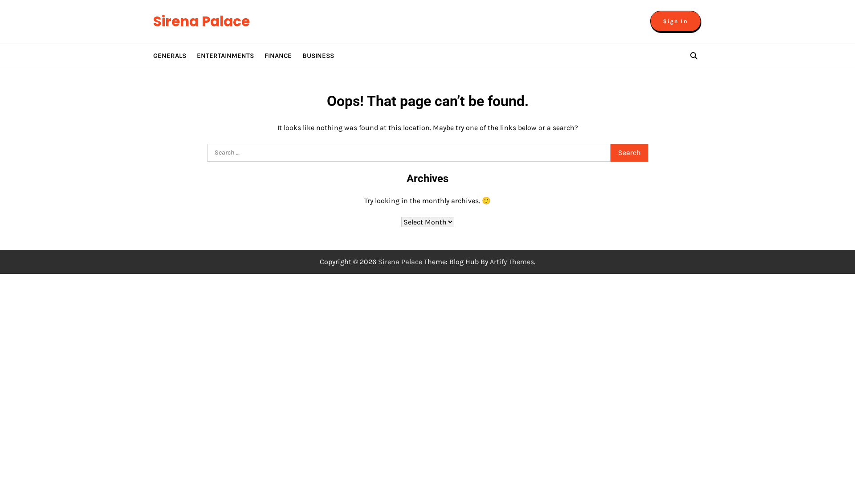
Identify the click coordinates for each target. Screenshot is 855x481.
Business (318, 56)
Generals (169, 56)
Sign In (675, 21)
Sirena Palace (201, 21)
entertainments (225, 56)
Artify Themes (512, 261)
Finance (278, 56)
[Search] (694, 56)
